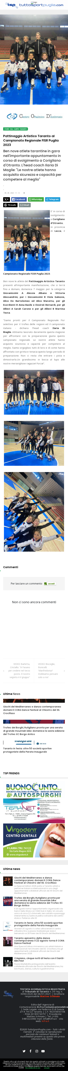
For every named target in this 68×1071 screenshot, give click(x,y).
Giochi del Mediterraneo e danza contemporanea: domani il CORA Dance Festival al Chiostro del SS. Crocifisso (32, 710)
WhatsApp (37, 199)
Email (26, 205)
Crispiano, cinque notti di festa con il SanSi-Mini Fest (39, 959)
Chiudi (46, 1068)
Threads (12, 205)
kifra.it (45, 1021)
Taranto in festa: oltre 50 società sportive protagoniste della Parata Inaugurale (27, 750)
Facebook (20, 199)
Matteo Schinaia (50, 996)
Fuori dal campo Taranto (15, 129)
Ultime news (11, 869)
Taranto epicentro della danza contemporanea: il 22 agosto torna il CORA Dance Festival (39, 941)
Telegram (54, 199)
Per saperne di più (32, 1068)
